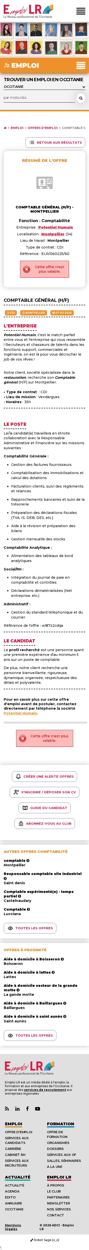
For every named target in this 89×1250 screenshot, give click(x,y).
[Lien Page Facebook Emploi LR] (27, 1109)
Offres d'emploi (43, 128)
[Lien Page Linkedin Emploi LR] (17, 1109)
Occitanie (14, 1209)
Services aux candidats (17, 1140)
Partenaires (58, 1197)
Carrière (13, 1149)
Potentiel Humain (20, 713)
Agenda (12, 1191)
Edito (10, 1197)
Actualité (17, 1177)
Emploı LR (59, 1177)
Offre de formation (57, 1134)
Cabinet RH (15, 1155)
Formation (60, 1124)
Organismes (58, 1143)
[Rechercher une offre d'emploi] (80, 98)
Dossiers (55, 1149)
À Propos (55, 1185)
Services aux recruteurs (17, 1163)
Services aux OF (61, 1155)
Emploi (17, 128)
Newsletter (58, 1203)
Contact (55, 1215)
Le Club (54, 1191)
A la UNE (54, 1167)
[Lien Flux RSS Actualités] (7, 1109)
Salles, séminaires (64, 1161)
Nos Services (59, 1209)
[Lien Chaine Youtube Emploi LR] (37, 1109)
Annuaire (13, 1203)
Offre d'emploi (18, 1132)
